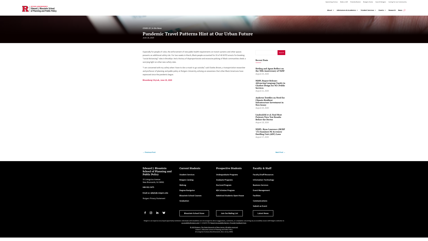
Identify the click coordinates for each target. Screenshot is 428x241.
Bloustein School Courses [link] (190, 195)
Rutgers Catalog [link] (186, 180)
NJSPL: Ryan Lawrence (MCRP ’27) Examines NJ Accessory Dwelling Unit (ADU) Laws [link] (270, 131)
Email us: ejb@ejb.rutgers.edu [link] (155, 193)
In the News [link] (157, 28)
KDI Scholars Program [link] (225, 190)
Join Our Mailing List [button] (229, 213)
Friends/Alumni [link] (355, 2)
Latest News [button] (263, 213)
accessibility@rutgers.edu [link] (190, 223)
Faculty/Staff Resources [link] (263, 174)
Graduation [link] (184, 200)
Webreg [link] (182, 185)
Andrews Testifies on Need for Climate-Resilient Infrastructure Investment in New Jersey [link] (270, 101)
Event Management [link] (261, 190)
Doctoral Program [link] (223, 185)
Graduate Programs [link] (224, 180)
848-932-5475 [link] (148, 187)
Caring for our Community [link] (397, 2)
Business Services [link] (260, 185)
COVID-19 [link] (146, 28)
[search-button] (404, 10)
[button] (281, 52)
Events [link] (381, 10)
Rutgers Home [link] (368, 2)
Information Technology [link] (263, 180)
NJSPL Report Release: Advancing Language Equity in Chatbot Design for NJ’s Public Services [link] (270, 84)
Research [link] (392, 10)
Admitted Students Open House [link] (230, 195)
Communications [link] (260, 200)
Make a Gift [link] (344, 2)
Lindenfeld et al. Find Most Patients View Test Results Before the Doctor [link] (269, 117)
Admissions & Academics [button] (346, 10)
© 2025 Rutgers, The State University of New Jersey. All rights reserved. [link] (214, 227)
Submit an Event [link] (260, 206)
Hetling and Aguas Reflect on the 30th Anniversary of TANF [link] (270, 69)
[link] (149, 152)
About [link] (329, 10)
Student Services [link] (367, 10)
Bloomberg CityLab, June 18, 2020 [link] (157, 80)
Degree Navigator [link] (187, 190)
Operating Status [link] (331, 2)
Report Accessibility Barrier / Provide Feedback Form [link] (228, 223)
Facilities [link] (257, 195)
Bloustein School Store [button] (194, 213)
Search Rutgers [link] (380, 2)
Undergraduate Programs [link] (227, 174)
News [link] (400, 10)
